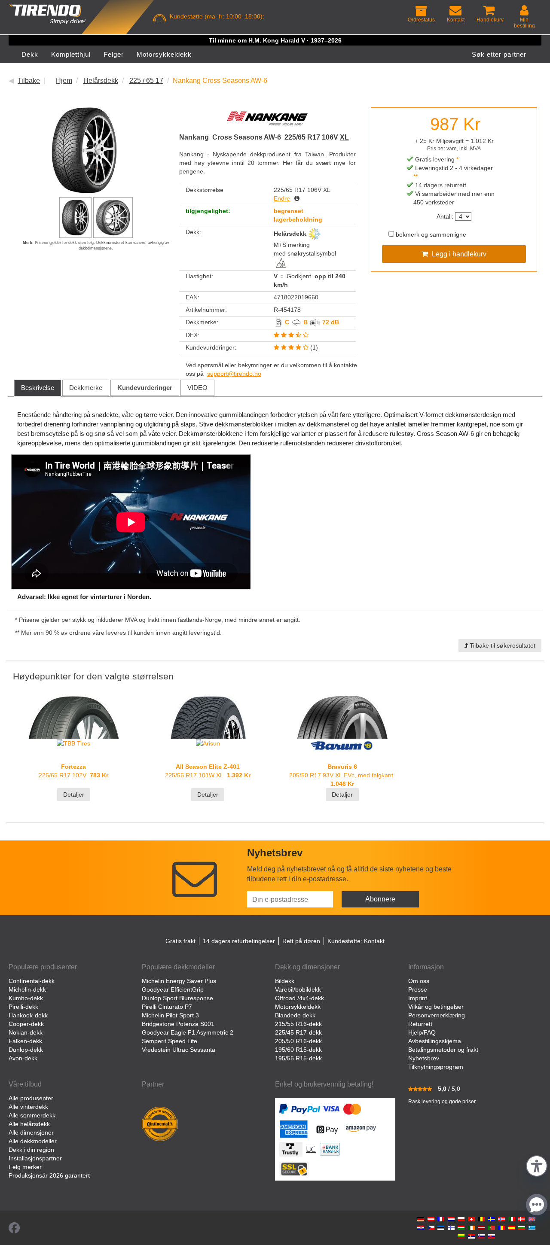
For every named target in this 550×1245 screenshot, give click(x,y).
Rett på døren (301, 941)
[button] (536, 1165)
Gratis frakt (180, 941)
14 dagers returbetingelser (239, 941)
